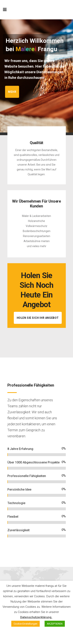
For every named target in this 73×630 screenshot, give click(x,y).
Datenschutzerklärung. (36, 617)
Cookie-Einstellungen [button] (25, 623)
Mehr (12, 91)
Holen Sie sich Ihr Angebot (38, 317)
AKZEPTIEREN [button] (54, 623)
